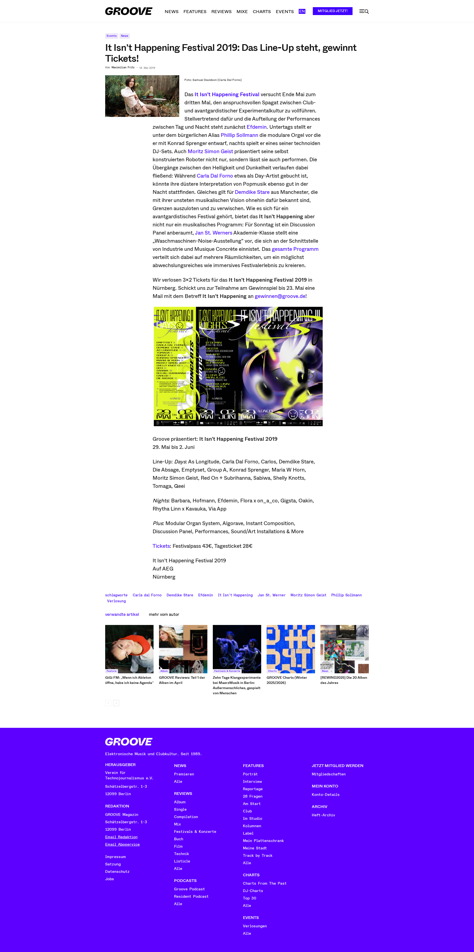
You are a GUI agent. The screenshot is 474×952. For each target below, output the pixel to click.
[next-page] (116, 703)
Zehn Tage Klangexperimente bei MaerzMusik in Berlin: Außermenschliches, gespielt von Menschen (237, 685)
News (124, 36)
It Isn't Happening (235, 594)
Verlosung (116, 600)
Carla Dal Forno (215, 176)
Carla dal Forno (147, 594)
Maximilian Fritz (123, 67)
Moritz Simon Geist (210, 151)
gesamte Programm (295, 249)
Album (164, 671)
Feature (112, 671)
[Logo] (129, 11)
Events (112, 36)
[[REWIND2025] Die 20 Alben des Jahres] (344, 649)
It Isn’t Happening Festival (227, 94)
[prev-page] (108, 703)
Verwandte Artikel (122, 614)
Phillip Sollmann (239, 135)
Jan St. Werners (213, 233)
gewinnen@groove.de (280, 296)
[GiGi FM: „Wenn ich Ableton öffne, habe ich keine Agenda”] (129, 649)
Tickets (161, 546)
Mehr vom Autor (164, 614)
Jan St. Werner (272, 594)
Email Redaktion (121, 837)
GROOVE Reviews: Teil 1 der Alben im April (182, 680)
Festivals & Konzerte (227, 671)
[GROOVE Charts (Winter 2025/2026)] (291, 649)
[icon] (364, 11)
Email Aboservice (122, 844)
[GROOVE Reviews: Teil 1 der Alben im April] (183, 649)
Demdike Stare (252, 192)
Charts (272, 671)
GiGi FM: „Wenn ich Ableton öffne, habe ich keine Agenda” (129, 680)
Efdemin (257, 127)
